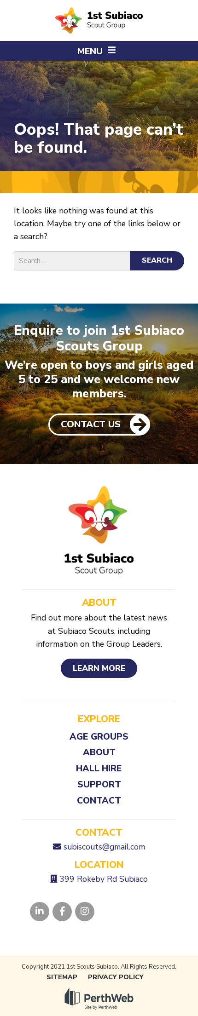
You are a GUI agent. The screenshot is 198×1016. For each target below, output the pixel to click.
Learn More (99, 668)
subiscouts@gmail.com (104, 846)
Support (99, 784)
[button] (99, 51)
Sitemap (62, 977)
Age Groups (99, 736)
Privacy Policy (116, 977)
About (99, 752)
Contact (99, 800)
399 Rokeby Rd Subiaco (103, 878)
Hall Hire (99, 768)
